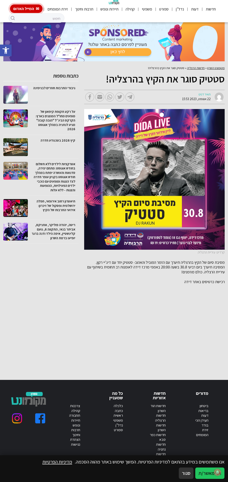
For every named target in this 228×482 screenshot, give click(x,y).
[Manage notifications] (217, 472)
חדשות (211, 9)
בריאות (203, 410)
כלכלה (118, 405)
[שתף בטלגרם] (129, 97)
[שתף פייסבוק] (89, 97)
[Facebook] (40, 418)
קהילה (130, 9)
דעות (195, 9)
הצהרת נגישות (75, 442)
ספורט (164, 9)
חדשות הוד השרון (158, 408)
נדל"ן (180, 9)
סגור (186, 473)
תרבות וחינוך (84, 9)
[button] (6, 50)
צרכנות (75, 405)
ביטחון (204, 405)
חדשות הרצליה (196, 68)
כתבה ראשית (118, 413)
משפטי (147, 9)
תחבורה (74, 415)
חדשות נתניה (161, 447)
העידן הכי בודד (201, 423)
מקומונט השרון (216, 68)
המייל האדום (23, 8)
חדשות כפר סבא (158, 437)
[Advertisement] (162, 326)
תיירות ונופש (109, 9)
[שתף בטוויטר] (119, 97)
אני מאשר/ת (209, 473)
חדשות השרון (161, 428)
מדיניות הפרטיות (57, 462)
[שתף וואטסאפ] (109, 97)
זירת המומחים (57, 9)
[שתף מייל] (99, 97)
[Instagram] (17, 418)
